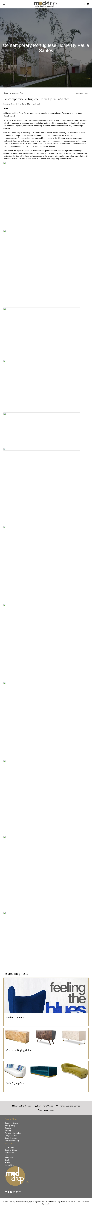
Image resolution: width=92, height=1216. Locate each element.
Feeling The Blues (15, 1017)
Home (5, 93)
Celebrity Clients (11, 1150)
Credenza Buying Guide (19, 1050)
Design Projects (11, 1138)
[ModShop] (46, 4)
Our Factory (9, 1147)
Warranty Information (13, 1133)
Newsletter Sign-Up (12, 1140)
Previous (79, 93)
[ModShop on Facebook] (8, 1192)
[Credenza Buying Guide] (46, 1037)
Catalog (8, 1160)
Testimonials (9, 1152)
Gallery (7, 1162)
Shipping (8, 1130)
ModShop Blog (17, 93)
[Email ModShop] (6, 1192)
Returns (8, 1128)
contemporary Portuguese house (19, 138)
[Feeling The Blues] (46, 995)
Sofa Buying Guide (16, 1083)
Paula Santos (24, 113)
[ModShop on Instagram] (11, 1192)
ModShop (12, 1202)
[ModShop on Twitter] (17, 1192)
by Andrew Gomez (9, 104)
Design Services (11, 1135)
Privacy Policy (10, 1125)
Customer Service (11, 1123)
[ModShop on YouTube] (19, 1192)
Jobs (6, 1155)
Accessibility (9, 1165)
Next (87, 93)
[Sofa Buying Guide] (46, 1070)
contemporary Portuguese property (41, 120)
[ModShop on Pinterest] (14, 1192)
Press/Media (9, 1157)
